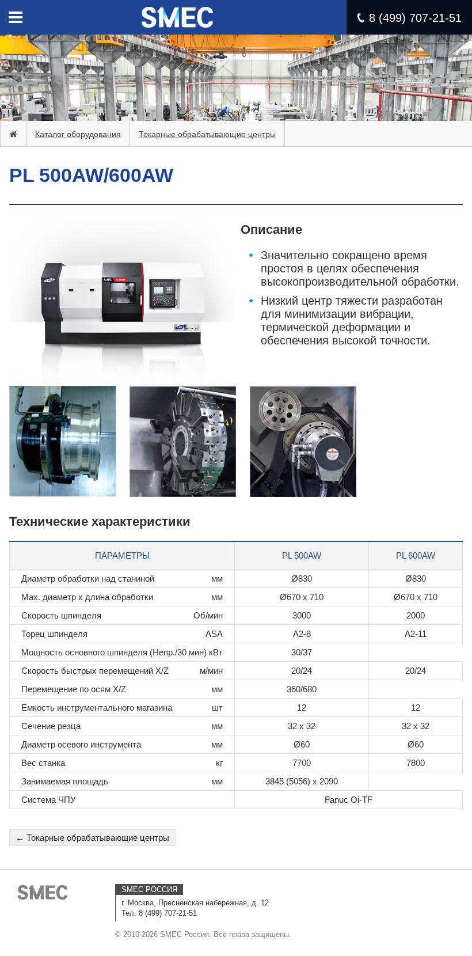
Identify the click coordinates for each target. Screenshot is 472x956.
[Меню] (15, 17)
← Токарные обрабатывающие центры (92, 838)
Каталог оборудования (78, 134)
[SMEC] (42, 892)
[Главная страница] (13, 134)
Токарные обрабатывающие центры (207, 134)
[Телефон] (360, 17)
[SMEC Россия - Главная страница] (177, 12)
